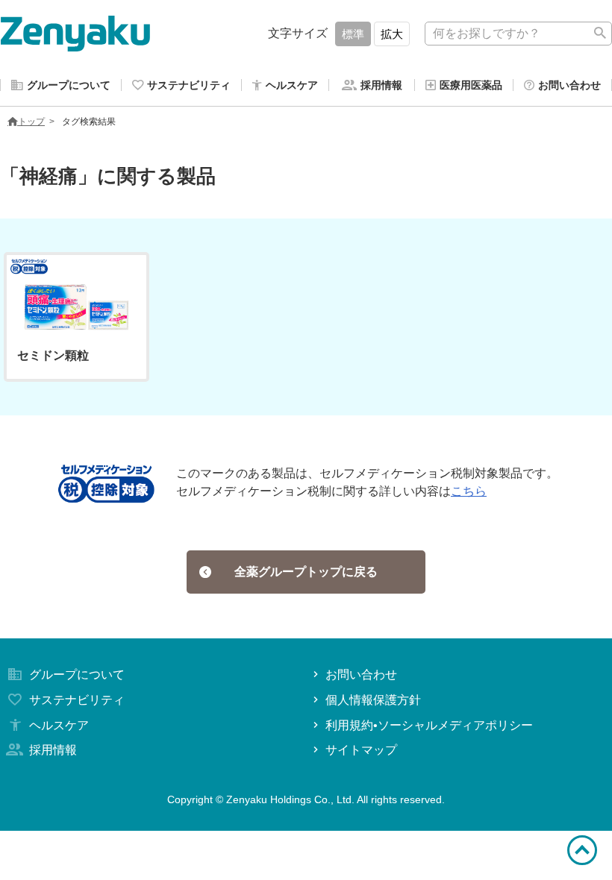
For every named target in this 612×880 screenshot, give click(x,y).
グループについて (77, 674)
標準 (353, 34)
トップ (31, 121)
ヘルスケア (59, 725)
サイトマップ (361, 750)
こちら (469, 491)
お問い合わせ (361, 674)
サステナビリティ (77, 700)
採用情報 (53, 750)
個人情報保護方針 (373, 700)
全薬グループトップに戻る (306, 571)
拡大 (392, 34)
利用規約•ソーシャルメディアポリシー (429, 725)
